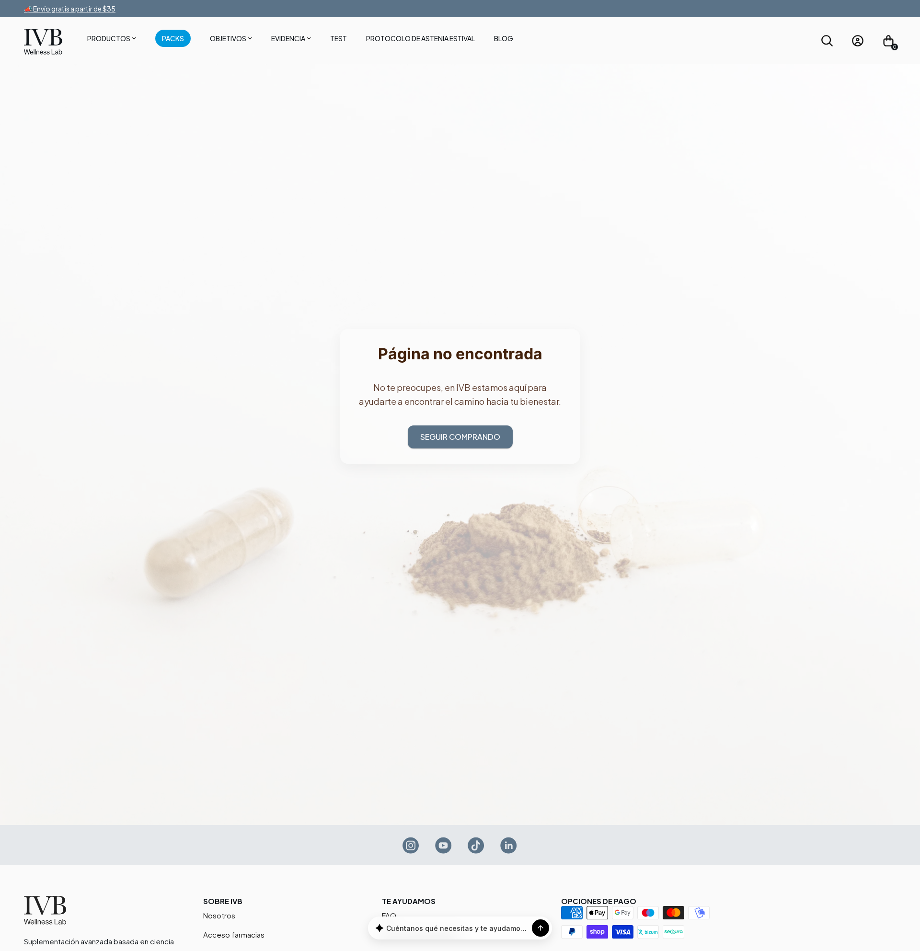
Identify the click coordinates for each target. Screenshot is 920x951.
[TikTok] (476, 845)
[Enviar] (540, 928)
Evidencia (288, 38)
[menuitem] (112, 40)
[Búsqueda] (827, 40)
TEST (338, 38)
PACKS (173, 38)
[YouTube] (443, 845)
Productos (108, 38)
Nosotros (219, 915)
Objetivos (228, 38)
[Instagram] (411, 845)
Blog (503, 38)
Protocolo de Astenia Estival (420, 38)
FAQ (389, 915)
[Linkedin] (509, 845)
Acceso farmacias (233, 934)
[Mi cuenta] (857, 40)
